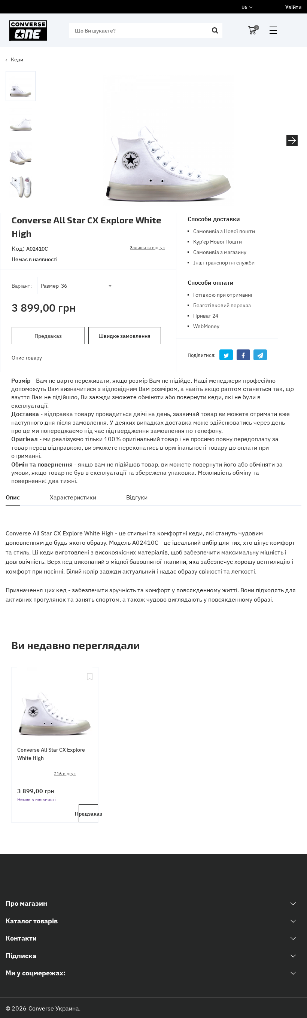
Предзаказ (48, 335)
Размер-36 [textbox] (54, 285)
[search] (214, 30)
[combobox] (75, 285)
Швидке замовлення (124, 335)
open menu (273, 30)
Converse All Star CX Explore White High (51, 753)
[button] (292, 140)
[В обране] (89, 701)
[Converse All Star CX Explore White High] (54, 701)
